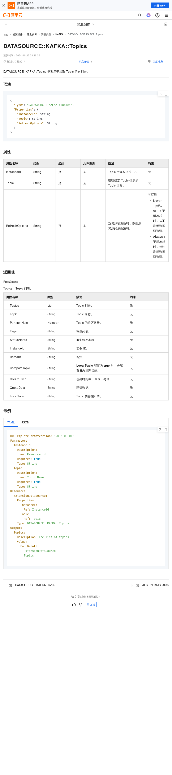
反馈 (92, 604)
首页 (5, 34)
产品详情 (84, 61)
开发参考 (32, 34)
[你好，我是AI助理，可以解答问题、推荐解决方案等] (148, 15)
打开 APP (159, 5)
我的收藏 (158, 61)
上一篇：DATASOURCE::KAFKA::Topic (29, 585)
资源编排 (18, 34)
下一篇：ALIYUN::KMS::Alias (149, 585)
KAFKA (59, 34)
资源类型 (46, 34)
